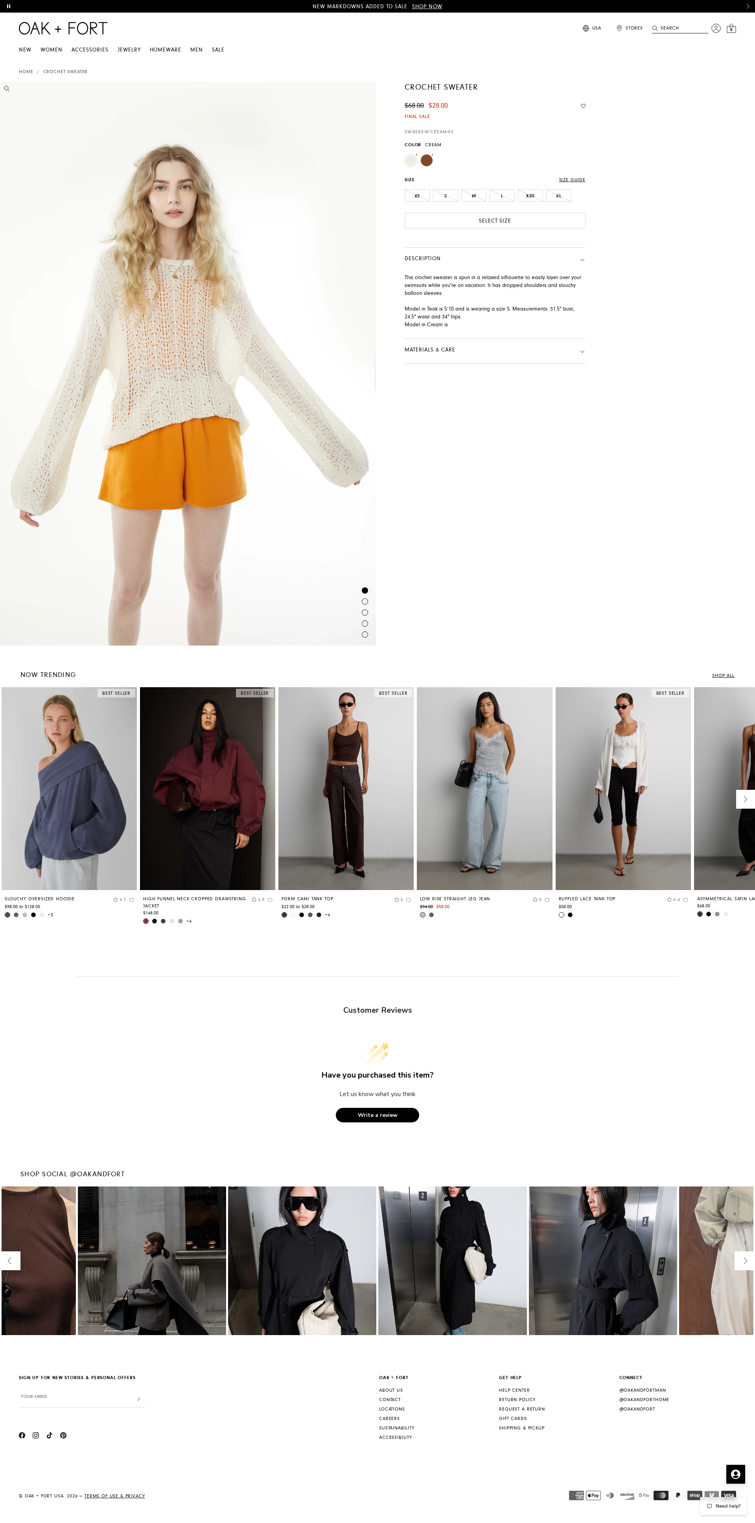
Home (26, 71)
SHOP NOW (427, 7)
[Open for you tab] (735, 1474)
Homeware (166, 50)
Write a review (378, 1115)
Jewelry (129, 50)
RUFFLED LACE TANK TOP (587, 898)
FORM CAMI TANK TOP (307, 898)
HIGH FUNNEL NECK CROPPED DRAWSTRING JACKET (194, 902)
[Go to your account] (716, 28)
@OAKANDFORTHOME (644, 1399)
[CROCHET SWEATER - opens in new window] (188, 364)
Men (196, 50)
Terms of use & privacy (115, 1496)
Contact (390, 1399)
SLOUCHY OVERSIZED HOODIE (40, 898)
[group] (69, 805)
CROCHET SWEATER (65, 71)
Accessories (90, 50)
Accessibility (395, 1437)
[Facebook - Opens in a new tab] (22, 1436)
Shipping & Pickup (521, 1428)
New (25, 50)
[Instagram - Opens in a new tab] (36, 1436)
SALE (218, 50)
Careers (389, 1418)
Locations (392, 1409)
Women (52, 50)
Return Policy (517, 1399)
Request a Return (522, 1409)
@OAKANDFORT (637, 1409)
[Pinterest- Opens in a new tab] (63, 1436)
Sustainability (396, 1428)
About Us (391, 1390)
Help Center (514, 1390)
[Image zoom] (7, 90)
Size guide (572, 179)
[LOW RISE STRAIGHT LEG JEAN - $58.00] (484, 788)
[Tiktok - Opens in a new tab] (49, 1436)
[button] (748, 6)
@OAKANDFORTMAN (642, 1390)
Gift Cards (513, 1418)
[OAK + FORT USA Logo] (63, 28)
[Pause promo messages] (8, 6)
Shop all (723, 675)
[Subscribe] (139, 1399)
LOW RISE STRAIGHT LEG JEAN (455, 898)
